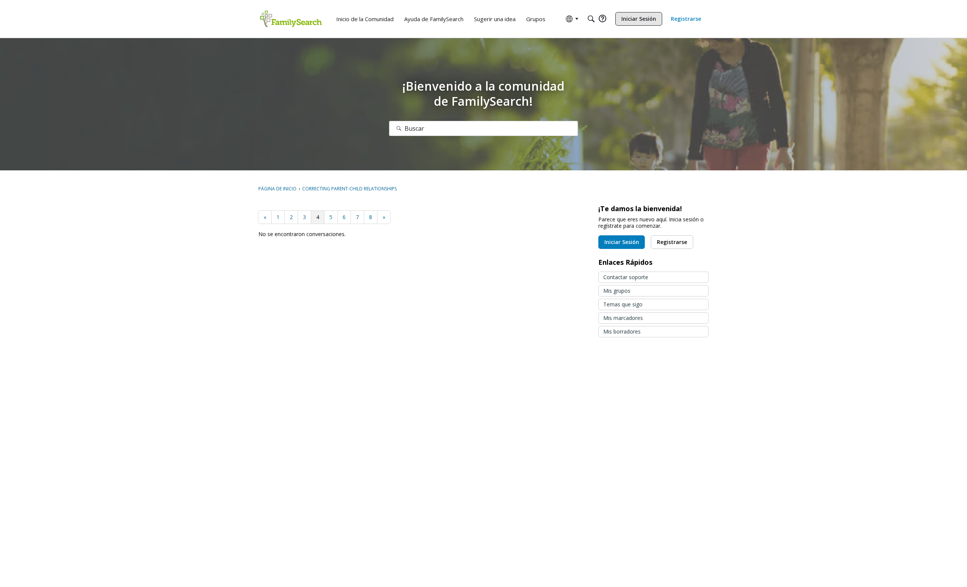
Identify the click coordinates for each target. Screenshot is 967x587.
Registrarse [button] (672, 242)
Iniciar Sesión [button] (621, 242)
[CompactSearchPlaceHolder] (591, 19)
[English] (291, 19)
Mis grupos (616, 290)
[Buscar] (399, 128)
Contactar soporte (625, 277)
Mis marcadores (623, 317)
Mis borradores (622, 331)
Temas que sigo (623, 304)
